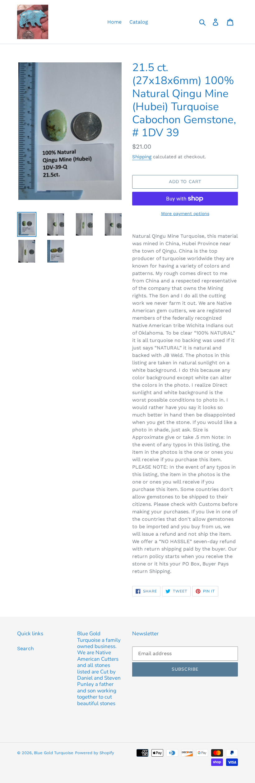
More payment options (185, 213)
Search (25, 648)
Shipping (141, 157)
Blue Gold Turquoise (53, 752)
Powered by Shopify (94, 752)
